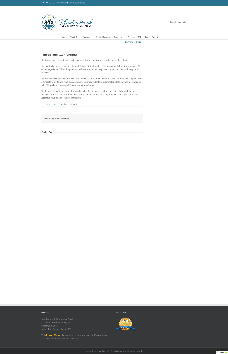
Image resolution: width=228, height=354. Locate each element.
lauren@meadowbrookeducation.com (71, 3)
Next (138, 42)
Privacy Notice (53, 335)
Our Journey (58, 104)
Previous (129, 42)
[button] (162, 36)
